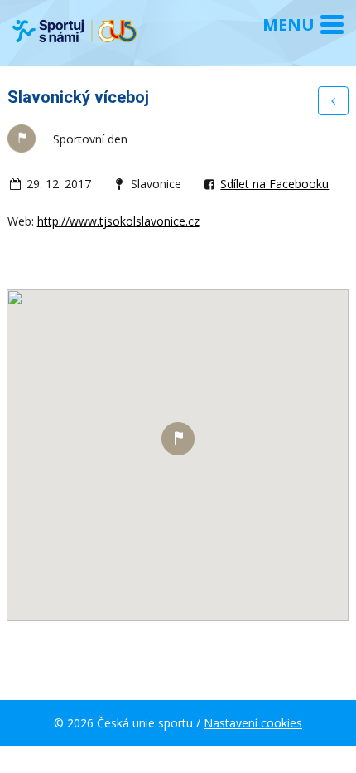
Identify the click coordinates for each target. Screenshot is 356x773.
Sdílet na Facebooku (274, 184)
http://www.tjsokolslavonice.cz (118, 221)
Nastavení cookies (253, 723)
